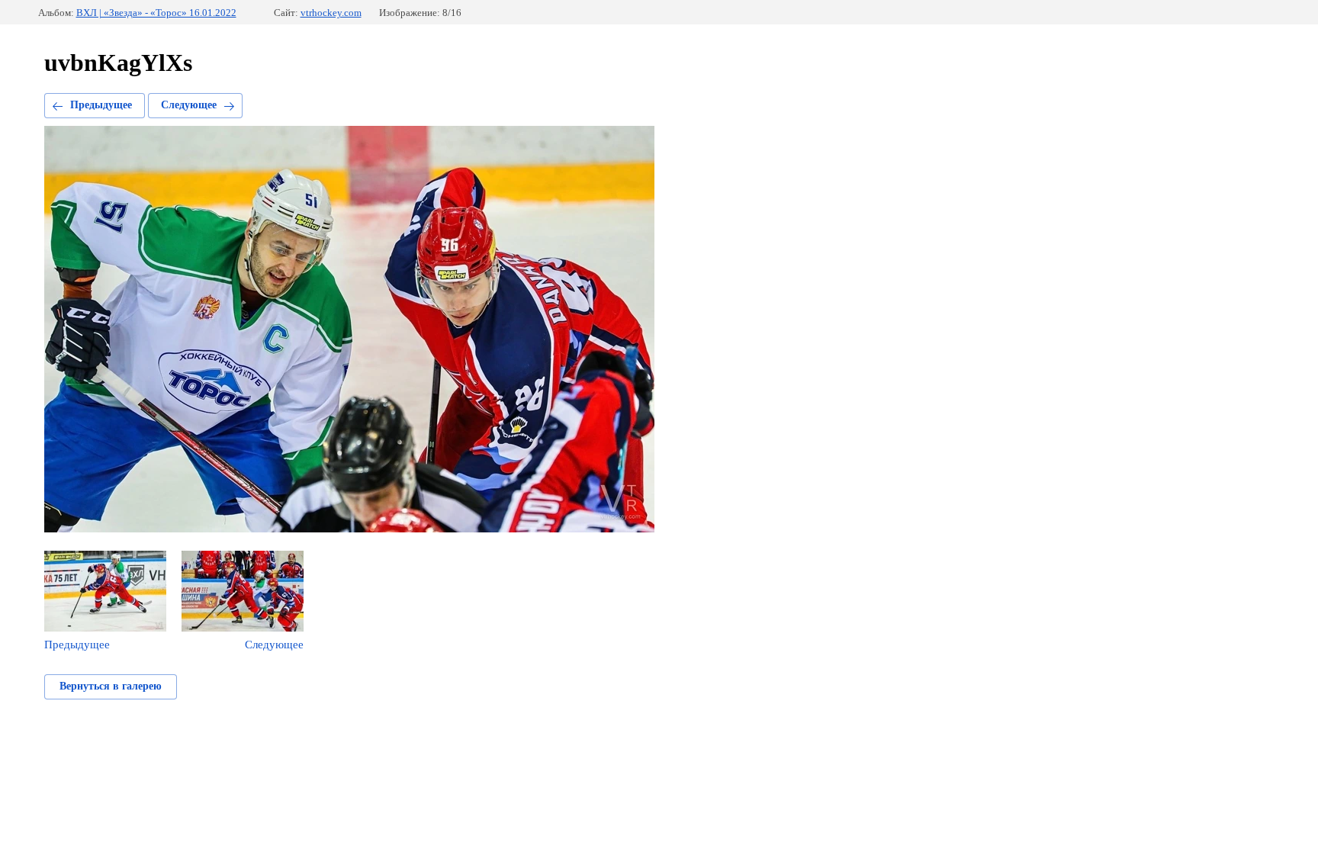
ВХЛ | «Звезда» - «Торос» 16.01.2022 (156, 12)
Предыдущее (101, 105)
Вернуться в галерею (110, 686)
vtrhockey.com (331, 12)
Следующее (189, 105)
